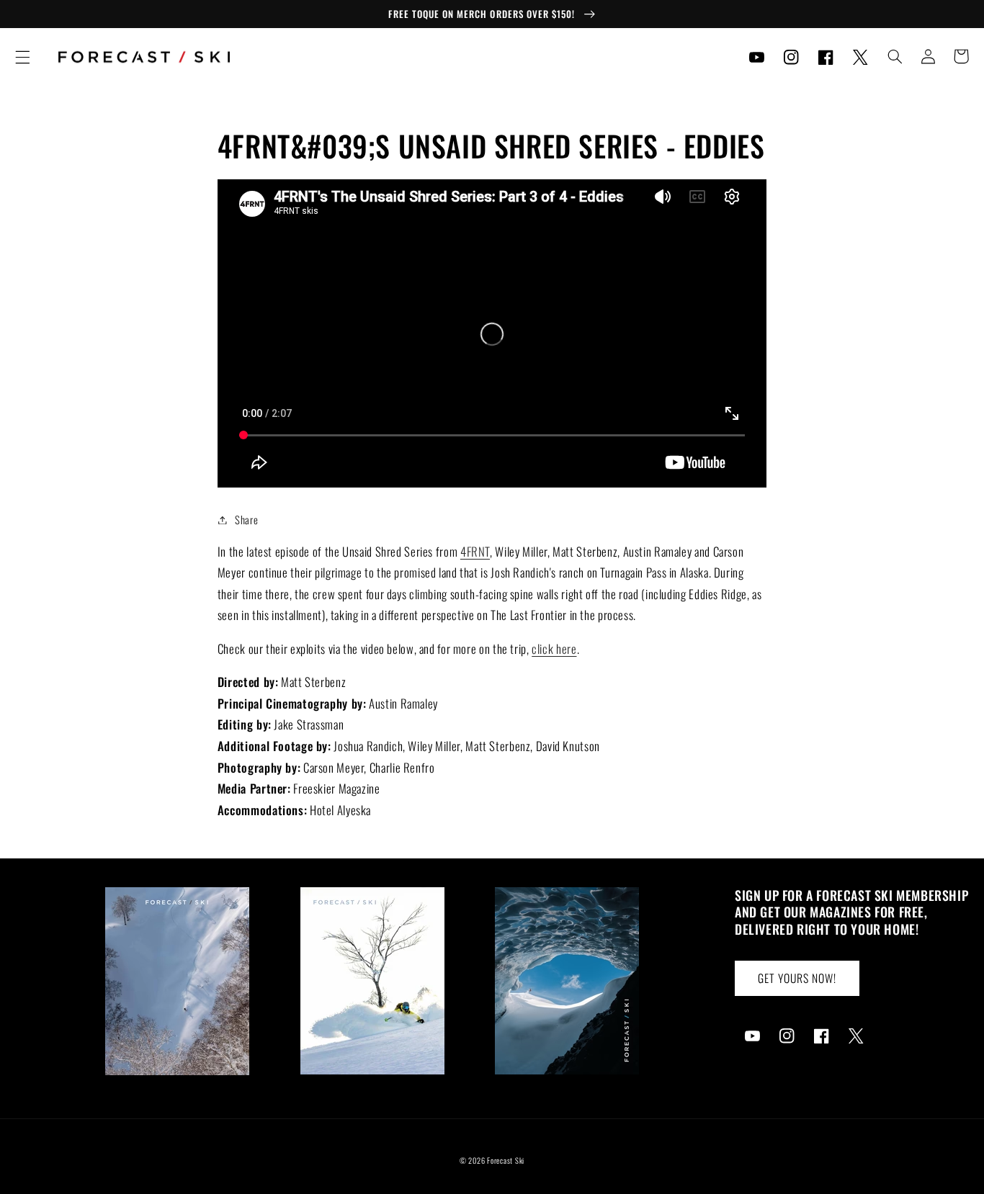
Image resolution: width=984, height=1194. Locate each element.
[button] (22, 56)
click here (554, 648)
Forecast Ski (505, 1160)
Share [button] (246, 519)
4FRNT (475, 551)
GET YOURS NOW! (797, 978)
